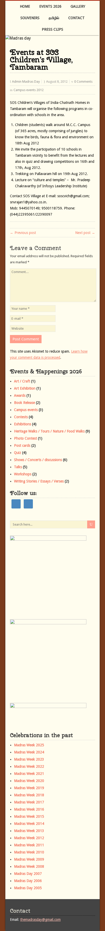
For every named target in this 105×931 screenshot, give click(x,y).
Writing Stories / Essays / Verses (39, 481)
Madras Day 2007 (28, 874)
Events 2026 (50, 6)
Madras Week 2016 (29, 809)
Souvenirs (30, 18)
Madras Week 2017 (29, 802)
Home (25, 6)
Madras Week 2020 (29, 781)
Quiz (17, 453)
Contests (21, 417)
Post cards (22, 445)
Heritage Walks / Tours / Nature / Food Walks (49, 431)
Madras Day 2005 (28, 888)
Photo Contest (25, 438)
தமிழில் (54, 18)
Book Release (24, 403)
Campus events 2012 (29, 90)
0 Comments (83, 81)
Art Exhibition (24, 388)
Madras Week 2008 (29, 866)
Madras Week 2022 (29, 766)
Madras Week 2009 (29, 859)
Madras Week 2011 (29, 845)
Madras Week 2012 (29, 838)
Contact (76, 18)
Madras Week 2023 (29, 759)
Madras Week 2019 (29, 788)
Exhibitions (22, 424)
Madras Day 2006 (28, 881)
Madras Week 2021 (29, 774)
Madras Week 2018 (29, 795)
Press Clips (52, 29)
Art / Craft (22, 381)
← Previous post (23, 233)
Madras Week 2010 (29, 852)
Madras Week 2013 (29, 831)
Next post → (85, 233)
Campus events (26, 410)
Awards (19, 395)
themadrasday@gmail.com (40, 919)
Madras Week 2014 (29, 824)
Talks (18, 467)
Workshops (22, 474)
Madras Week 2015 (29, 816)
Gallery (78, 6)
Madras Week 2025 (29, 745)
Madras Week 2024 (29, 752)
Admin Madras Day (26, 81)
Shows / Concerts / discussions (38, 460)
